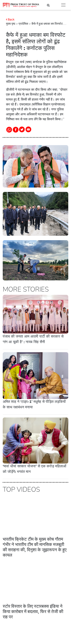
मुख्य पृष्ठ (10, 24)
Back (11, 19)
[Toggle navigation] (63, 4)
